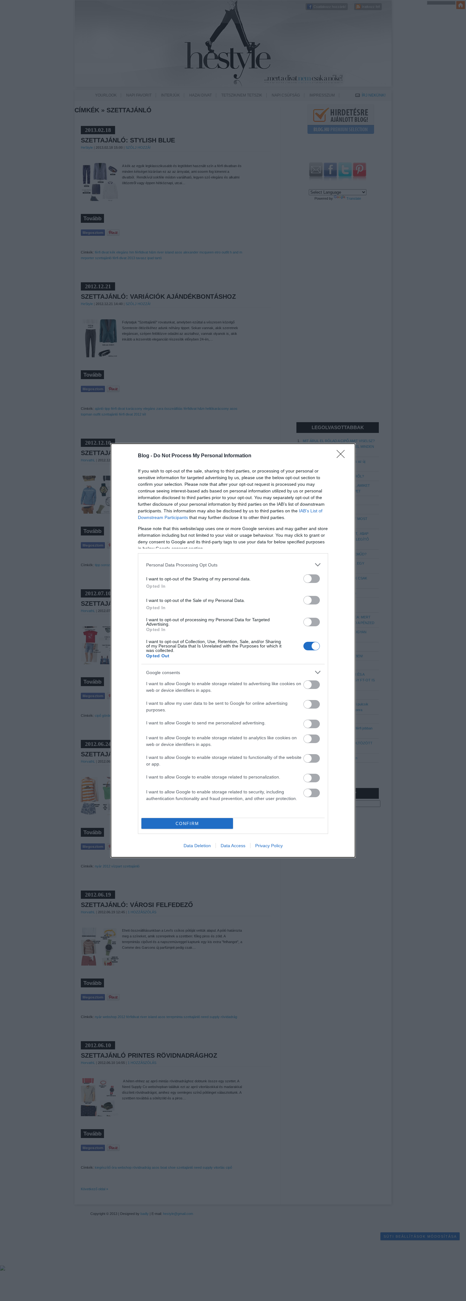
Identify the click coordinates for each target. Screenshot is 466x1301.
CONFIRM (187, 823)
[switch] (311, 578)
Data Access (233, 845)
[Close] (343, 456)
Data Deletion (197, 845)
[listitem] (233, 564)
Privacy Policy (269, 845)
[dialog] (233, 650)
